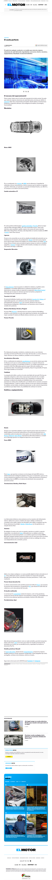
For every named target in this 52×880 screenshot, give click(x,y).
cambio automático (27, 226)
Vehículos (6, 665)
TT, (5, 575)
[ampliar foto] (26, 127)
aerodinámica (26, 361)
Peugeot (14, 311)
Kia (30, 586)
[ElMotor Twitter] (25, 861)
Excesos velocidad (21, 0)
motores (19, 183)
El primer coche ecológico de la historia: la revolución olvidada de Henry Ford (35, 736)
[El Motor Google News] (30, 861)
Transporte (43, 663)
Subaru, (42, 299)
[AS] (31, 4)
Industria (34, 663)
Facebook (30, 661)
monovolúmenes (28, 652)
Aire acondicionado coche (35, 0)
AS (19, 781)
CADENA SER (23, 781)
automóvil (6, 101)
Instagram (37, 661)
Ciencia (17, 663)
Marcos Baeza (9, 45)
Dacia (38, 585)
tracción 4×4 (35, 299)
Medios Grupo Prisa (26, 878)
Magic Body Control (39, 290)
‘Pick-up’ (10, 0)
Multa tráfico (15, 0)
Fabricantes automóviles (27, 663)
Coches (21, 663)
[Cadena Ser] (46, 4)
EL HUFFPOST (12, 781)
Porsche (35, 226)
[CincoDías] (35, 4)
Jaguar (7, 232)
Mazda (30, 240)
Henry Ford (43, 0)
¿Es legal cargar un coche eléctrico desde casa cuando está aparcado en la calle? (36, 723)
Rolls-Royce (29, 524)
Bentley (23, 524)
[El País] (27, 4)
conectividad (17, 594)
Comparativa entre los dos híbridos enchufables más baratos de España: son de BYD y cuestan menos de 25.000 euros (36, 836)
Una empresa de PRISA (26, 875)
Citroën (13, 244)
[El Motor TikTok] (28, 861)
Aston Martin (18, 435)
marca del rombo (10, 652)
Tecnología (6, 37)
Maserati (11, 435)
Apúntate (9, 756)
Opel (15, 642)
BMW (25, 183)
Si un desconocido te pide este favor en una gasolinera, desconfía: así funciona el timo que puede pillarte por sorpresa (15, 836)
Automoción (13, 663)
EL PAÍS (17, 781)
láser (8, 474)
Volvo (21, 533)
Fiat (45, 241)
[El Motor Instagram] (27, 861)
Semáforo (28, 0)
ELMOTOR (7, 781)
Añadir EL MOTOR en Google (42, 45)
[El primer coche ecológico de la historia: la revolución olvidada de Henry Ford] (13, 740)
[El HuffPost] (41, 4)
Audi (20, 302)
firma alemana (10, 287)
